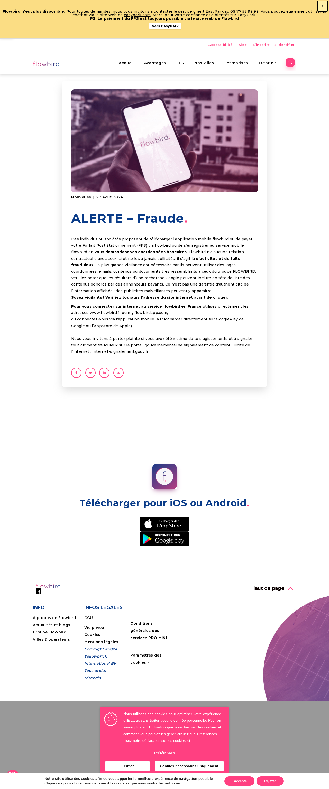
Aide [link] (243, 45)
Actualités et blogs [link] (51, 625)
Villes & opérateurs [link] (51, 639)
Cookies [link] (93, 634)
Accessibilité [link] (220, 45)
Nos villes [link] (204, 63)
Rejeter (270, 780)
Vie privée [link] (94, 627)
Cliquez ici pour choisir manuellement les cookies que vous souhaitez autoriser (112, 783)
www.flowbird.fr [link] (105, 312)
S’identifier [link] (284, 45)
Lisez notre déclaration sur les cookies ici (156, 740)
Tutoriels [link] (267, 63)
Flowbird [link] (230, 18)
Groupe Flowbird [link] (50, 632)
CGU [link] (88, 617)
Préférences (164, 753)
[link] (47, 63)
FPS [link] (180, 63)
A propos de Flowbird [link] (54, 617)
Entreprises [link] (236, 63)
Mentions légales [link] (101, 642)
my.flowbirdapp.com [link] (147, 312)
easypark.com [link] (137, 15)
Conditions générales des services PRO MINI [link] (148, 630)
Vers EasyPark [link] (165, 26)
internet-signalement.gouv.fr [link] (120, 351)
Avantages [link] (155, 63)
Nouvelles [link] (81, 197)
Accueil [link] (126, 63)
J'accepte (239, 780)
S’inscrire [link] (261, 45)
